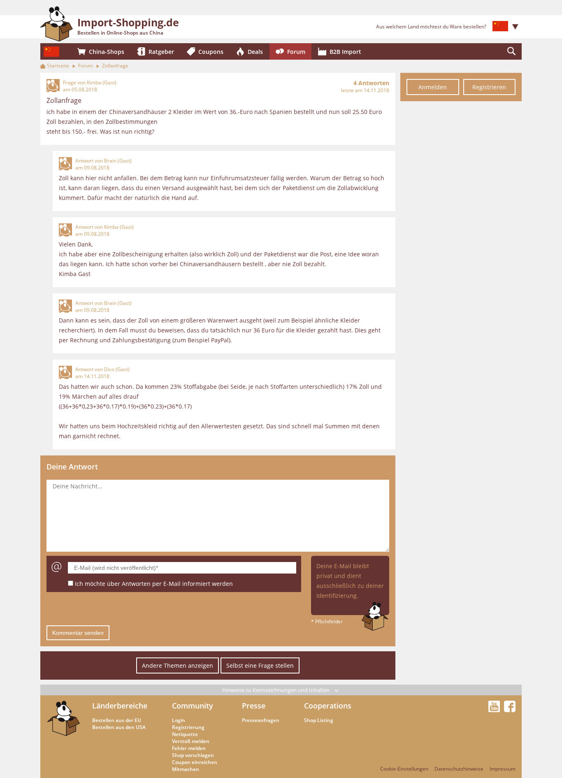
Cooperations (327, 706)
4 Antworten (371, 83)
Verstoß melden (190, 741)
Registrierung (188, 727)
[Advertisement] (461, 229)
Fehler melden (189, 748)
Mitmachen (185, 769)
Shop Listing (318, 720)
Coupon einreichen (194, 762)
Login (178, 720)
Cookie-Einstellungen (404, 768)
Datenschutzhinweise (458, 768)
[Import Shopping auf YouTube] (495, 709)
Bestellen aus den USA (119, 727)
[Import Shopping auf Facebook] (510, 709)
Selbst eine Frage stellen (260, 665)
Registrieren (489, 87)
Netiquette (185, 734)
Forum (85, 65)
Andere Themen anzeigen (177, 665)
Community (192, 706)
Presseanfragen (260, 720)
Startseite (58, 65)
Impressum (503, 768)
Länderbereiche (119, 706)
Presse (253, 706)
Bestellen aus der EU (116, 720)
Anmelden (432, 87)
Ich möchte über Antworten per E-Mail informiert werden (154, 584)
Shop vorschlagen (193, 755)
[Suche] (511, 51)
